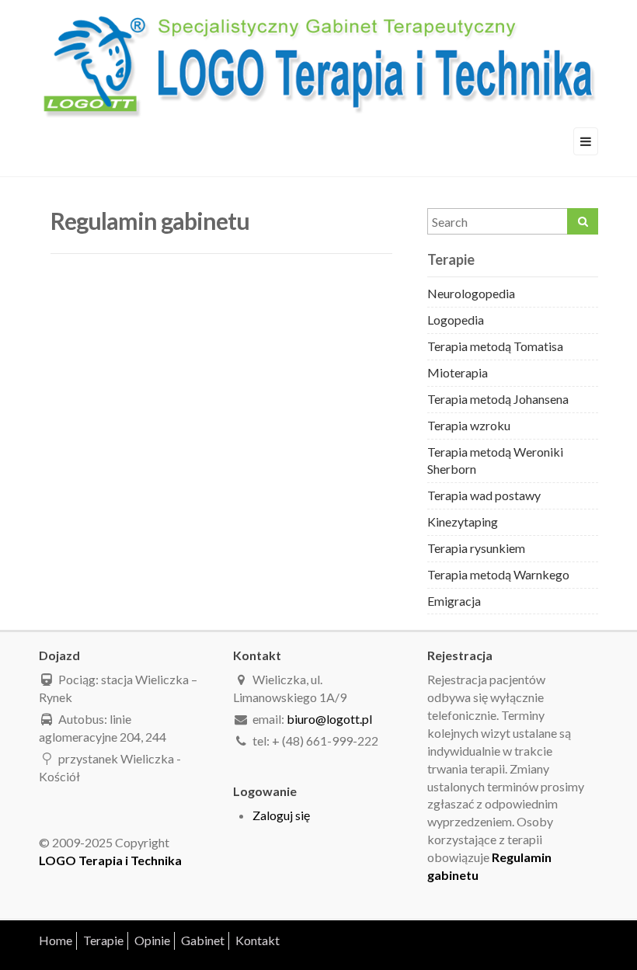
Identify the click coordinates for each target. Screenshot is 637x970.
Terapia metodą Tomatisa (495, 346)
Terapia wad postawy (484, 495)
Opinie (152, 940)
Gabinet (203, 940)
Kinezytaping (462, 521)
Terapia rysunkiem (476, 548)
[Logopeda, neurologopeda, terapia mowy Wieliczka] (318, 62)
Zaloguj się (281, 815)
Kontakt (257, 940)
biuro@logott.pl (329, 718)
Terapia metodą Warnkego (498, 574)
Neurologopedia (471, 293)
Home (55, 940)
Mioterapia (457, 372)
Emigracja (454, 600)
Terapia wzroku (468, 425)
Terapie (103, 940)
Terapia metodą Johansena (498, 398)
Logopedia (455, 319)
